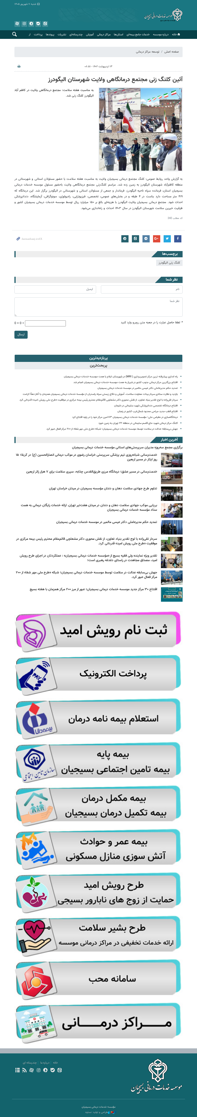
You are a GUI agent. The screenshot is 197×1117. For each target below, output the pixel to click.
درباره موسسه (161, 34)
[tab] (98, 358)
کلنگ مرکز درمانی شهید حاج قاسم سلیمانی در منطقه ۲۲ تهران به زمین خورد (138, 423)
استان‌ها (118, 34)
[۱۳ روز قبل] (172, 460)
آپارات (17, 24)
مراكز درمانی (104, 34)
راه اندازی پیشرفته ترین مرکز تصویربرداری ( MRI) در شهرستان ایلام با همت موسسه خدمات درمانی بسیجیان (121, 377)
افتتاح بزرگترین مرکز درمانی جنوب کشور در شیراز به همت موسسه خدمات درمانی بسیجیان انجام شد (126, 382)
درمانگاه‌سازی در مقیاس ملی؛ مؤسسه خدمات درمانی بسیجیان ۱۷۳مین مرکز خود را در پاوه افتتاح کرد (125, 417)
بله (38, 24)
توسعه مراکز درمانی (147, 51)
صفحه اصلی (171, 51)
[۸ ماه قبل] (172, 544)
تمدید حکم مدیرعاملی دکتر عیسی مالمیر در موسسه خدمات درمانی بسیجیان (138, 388)
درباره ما (44, 1063)
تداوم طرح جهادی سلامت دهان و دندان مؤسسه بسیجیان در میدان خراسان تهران (103, 488)
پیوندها (50, 34)
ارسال (21, 334)
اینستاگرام (24, 24)
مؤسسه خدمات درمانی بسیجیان (163, 15)
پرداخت (38, 34)
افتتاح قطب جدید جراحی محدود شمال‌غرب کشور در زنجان (147, 411)
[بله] (52, 1070)
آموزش (90, 34)
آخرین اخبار (169, 440)
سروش (31, 24)
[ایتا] (59, 1070)
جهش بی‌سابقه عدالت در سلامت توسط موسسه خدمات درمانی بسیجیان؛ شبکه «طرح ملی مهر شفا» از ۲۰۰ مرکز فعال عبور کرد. (112, 429)
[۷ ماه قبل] (172, 527)
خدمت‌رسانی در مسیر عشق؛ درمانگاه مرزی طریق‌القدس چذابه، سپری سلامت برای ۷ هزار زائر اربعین (91, 471)
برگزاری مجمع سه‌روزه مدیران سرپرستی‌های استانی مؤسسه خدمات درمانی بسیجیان (127, 447)
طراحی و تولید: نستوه (96, 1112)
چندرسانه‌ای (76, 34)
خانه (174, 34)
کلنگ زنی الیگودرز (169, 262)
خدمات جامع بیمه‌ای (138, 34)
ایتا (45, 24)
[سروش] (46, 1070)
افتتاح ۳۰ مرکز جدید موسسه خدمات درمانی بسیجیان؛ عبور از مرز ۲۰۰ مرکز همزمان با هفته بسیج (93, 589)
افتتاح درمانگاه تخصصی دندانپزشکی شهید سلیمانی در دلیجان (146, 406)
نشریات (62, 34)
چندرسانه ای (30, 1063)
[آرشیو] (17, 1070)
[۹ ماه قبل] (172, 561)
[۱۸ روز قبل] (172, 510)
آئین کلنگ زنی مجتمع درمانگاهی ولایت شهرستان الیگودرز (115, 79)
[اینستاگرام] (39, 1070)
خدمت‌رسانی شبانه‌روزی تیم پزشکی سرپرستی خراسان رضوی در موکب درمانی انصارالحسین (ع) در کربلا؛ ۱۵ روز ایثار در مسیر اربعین (86, 457)
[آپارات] (31, 1070)
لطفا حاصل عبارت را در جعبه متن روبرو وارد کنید (152, 322)
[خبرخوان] (24, 1070)
